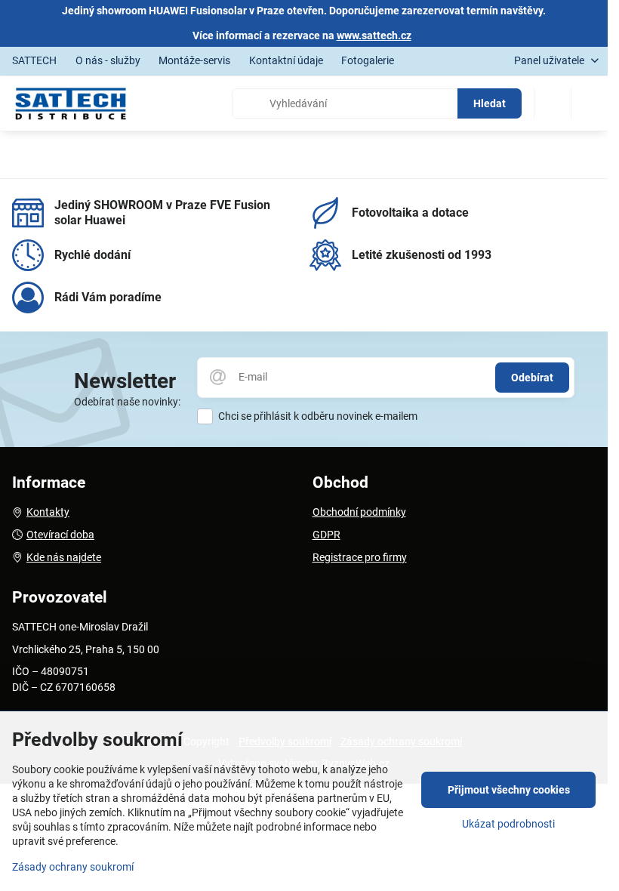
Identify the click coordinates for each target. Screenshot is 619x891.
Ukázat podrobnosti (508, 824)
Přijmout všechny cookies (509, 790)
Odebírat (532, 378)
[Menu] (589, 103)
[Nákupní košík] (552, 103)
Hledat (489, 103)
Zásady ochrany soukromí (73, 867)
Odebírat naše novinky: (127, 402)
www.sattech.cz (374, 35)
